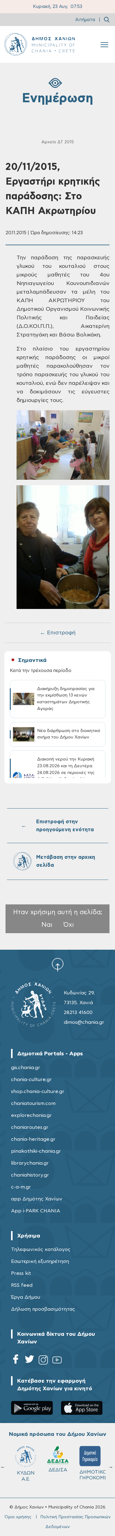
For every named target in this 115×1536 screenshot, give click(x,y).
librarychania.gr (30, 1163)
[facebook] (15, 1361)
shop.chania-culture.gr (37, 1091)
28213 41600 (78, 1012)
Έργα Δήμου (25, 1297)
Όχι (68, 925)
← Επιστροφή (57, 633)
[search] (106, 19)
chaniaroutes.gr (29, 1127)
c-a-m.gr (21, 1187)
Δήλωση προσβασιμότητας (43, 1309)
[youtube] (57, 1361)
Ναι (46, 925)
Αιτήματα (85, 19)
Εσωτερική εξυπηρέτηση (40, 1261)
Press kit (21, 1273)
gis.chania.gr (25, 1067)
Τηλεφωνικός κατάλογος (41, 1249)
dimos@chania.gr (84, 1022)
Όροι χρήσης (18, 1517)
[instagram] (43, 1361)
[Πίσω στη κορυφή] (57, 964)
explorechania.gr (31, 1115)
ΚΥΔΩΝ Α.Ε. (90, 1475)
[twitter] (29, 1361)
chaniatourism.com (33, 1103)
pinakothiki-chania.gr (36, 1151)
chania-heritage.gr (33, 1139)
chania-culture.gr (31, 1079)
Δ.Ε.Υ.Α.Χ (58, 1472)
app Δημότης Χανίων (36, 1198)
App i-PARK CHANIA (35, 1210)
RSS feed (22, 1285)
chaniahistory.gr (30, 1175)
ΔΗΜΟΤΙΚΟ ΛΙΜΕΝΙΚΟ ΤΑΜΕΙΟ (28, 1478)
